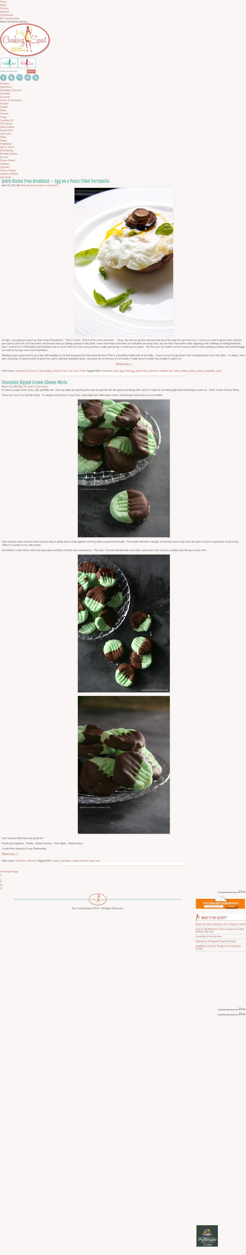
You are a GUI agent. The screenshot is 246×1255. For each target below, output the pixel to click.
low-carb (173, 370)
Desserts (21, 860)
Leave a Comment (47, 185)
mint (97, 860)
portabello (209, 370)
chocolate (65, 860)
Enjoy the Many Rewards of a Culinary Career (220, 924)
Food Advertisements (226, 892)
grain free (153, 370)
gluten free (141, 370)
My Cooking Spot (9, 18)
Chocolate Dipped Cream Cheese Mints (34, 382)
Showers (32, 860)
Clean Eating (45, 370)
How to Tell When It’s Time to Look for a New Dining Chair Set (219, 930)
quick (219, 370)
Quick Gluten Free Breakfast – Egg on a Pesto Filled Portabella (55, 181)
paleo (192, 370)
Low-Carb (73, 370)
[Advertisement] (221, 1070)
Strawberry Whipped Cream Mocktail (215, 941)
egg (121, 370)
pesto (200, 370)
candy (55, 860)
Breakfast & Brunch (26, 370)
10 (1, 884)
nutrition (184, 370)
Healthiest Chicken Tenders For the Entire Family (218, 947)
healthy (164, 370)
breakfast (106, 370)
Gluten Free (60, 370)
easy (115, 370)
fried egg (129, 370)
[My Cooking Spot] (220, 908)
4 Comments (40, 386)
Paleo (83, 370)
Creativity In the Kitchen (208, 936)
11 (1, 888)
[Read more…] (124, 363)
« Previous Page (9, 871)
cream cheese (80, 860)
